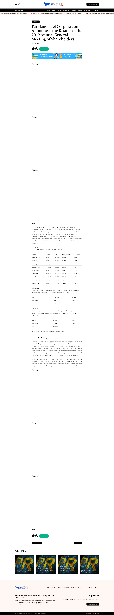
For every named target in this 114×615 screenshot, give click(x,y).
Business (73, 10)
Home (48, 10)
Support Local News (93, 4)
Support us (44, 49)
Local (53, 10)
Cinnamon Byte (95, 613)
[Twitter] (57, 141)
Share (33, 223)
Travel (59, 10)
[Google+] (57, 194)
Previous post (37, 543)
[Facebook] (57, 88)
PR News (97, 10)
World (80, 10)
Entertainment (88, 10)
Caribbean (66, 10)
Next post (78, 543)
